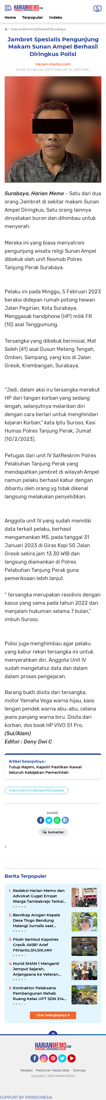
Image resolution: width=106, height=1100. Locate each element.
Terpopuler (32, 17)
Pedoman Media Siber (53, 1070)
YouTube (75, 1064)
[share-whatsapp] (57, 820)
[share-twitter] (48, 820)
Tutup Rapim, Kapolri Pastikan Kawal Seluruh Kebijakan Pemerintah (45, 770)
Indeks (55, 17)
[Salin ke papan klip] (65, 820)
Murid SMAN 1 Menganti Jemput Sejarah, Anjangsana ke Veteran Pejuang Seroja (36, 969)
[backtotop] (53, 1035)
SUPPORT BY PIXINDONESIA (26, 1097)
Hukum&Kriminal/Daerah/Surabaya (36, 790)
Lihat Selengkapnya (52, 1015)
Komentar (55, 832)
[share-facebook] (40, 820)
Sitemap (79, 1070)
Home (10, 17)
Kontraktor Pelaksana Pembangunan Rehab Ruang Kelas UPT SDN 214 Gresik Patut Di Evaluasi (38, 993)
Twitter (64, 1064)
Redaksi (27, 1070)
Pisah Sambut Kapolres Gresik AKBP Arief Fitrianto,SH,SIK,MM (35, 945)
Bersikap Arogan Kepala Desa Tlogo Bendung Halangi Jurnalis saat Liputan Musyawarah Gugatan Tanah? (36, 920)
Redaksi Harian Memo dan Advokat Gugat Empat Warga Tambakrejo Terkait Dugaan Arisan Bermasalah (39, 896)
